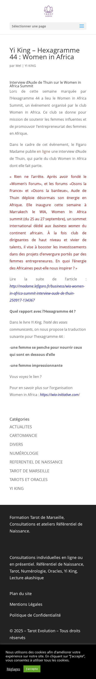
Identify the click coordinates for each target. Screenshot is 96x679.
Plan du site (21, 593)
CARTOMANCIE (23, 435)
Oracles (55, 571)
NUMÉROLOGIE (24, 453)
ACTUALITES (21, 426)
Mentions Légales (26, 604)
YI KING (30, 65)
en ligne (43, 151)
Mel (18, 65)
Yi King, (71, 571)
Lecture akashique (27, 577)
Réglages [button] (13, 669)
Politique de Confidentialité (35, 615)
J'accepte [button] (32, 669)
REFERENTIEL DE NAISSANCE (36, 462)
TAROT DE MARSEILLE (29, 470)
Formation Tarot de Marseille (37, 517)
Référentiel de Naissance (59, 564)
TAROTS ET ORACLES (29, 479)
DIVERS (16, 444)
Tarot (14, 571)
